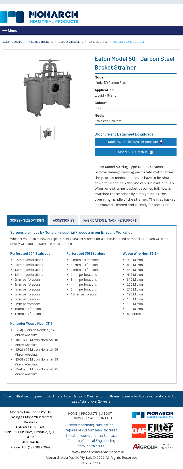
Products (89, 413)
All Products (12, 41)
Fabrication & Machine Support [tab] (110, 220)
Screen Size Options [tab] (27, 220)
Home (72, 413)
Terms (75, 418)
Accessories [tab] (63, 220)
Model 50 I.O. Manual (133, 152)
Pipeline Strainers (40, 41)
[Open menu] (4, 30)
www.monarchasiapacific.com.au (98, 452)
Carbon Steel (98, 41)
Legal (89, 418)
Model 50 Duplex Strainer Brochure (133, 142)
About (106, 413)
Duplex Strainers (71, 41)
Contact (105, 418)
